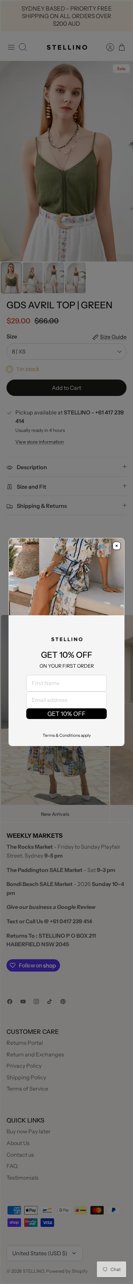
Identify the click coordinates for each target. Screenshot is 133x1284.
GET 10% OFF (66, 713)
